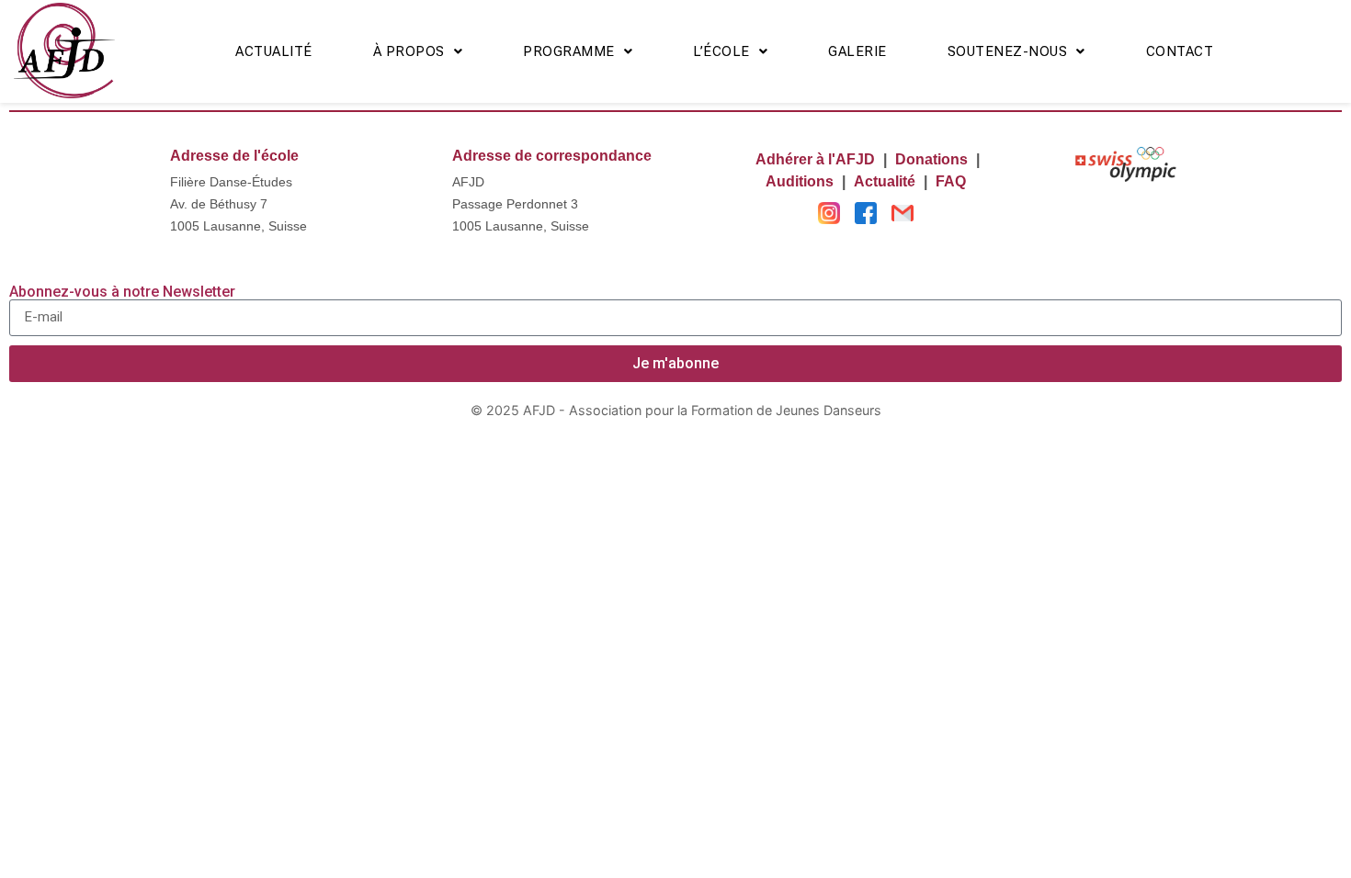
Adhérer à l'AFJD (815, 159)
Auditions (800, 181)
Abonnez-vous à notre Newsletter (122, 292)
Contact (1180, 51)
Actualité (273, 51)
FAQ (951, 181)
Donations (931, 159)
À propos (409, 51)
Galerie (857, 51)
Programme (569, 51)
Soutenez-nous (1008, 51)
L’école (721, 51)
